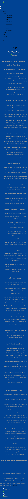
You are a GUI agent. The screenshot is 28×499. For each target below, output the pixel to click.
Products (5, 13)
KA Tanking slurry (10, 21)
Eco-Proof (8, 28)
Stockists (5, 36)
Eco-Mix (7, 26)
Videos (4, 34)
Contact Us (5, 32)
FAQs (4, 38)
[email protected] (19, 480)
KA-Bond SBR (9, 24)
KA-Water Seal (9, 30)
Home (4, 11)
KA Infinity (8, 19)
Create (15, 485)
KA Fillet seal (9, 17)
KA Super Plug (9, 15)
